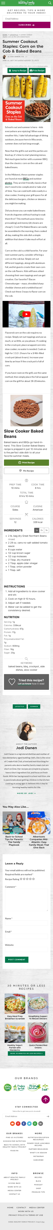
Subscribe (25, 25)
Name (8, 918)
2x (42, 530)
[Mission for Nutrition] (35, 1087)
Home (5, 35)
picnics (8, 182)
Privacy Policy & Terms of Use (26, 1215)
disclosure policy (42, 66)
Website (9, 944)
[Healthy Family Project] (5, 1087)
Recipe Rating (12, 879)
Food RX (14, 1151)
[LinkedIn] (41, 1123)
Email (8, 931)
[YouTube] (13, 1123)
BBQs (26, 178)
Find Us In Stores (14, 1137)
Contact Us (14, 1194)
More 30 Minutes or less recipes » (26, 1053)
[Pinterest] (18, 1123)
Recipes (38, 1177)
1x (37, 530)
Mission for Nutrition (14, 1141)
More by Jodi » (26, 793)
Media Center (14, 1190)
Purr (43, 1222)
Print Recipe (38, 70)
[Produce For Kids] (19, 1087)
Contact (21, 1207)
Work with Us (14, 1187)
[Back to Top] (45, 1099)
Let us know (24, 683)
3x (46, 530)
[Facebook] (24, 1123)
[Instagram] (35, 1123)
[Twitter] (29, 1123)
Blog (38, 1181)
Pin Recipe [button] (28, 471)
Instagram (38, 1156)
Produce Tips (38, 1192)
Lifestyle (14, 35)
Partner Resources (38, 1149)
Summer (34, 706)
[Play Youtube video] (26, 314)
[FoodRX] (47, 1087)
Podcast (38, 1185)
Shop (38, 1188)
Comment (10, 886)
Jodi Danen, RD (16, 57)
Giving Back (14, 1183)
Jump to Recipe (18, 70)
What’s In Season (38, 1153)
